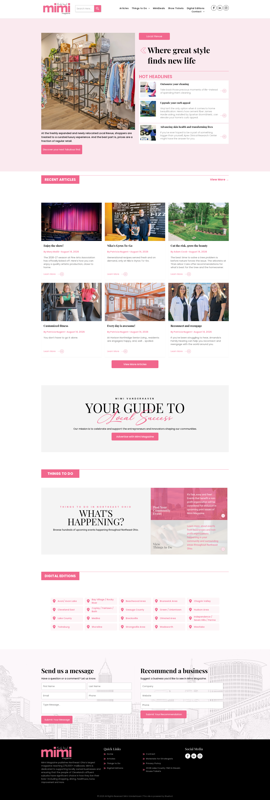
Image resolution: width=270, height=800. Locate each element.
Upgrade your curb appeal (175, 102)
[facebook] (214, 8)
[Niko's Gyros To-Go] (135, 222)
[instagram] (226, 8)
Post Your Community (162, 508)
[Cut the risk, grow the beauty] (198, 222)
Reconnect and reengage (186, 326)
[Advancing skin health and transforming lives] (148, 133)
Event (157, 513)
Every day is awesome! (121, 326)
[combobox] (84, 8)
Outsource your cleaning (174, 84)
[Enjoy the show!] (71, 222)
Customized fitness (56, 326)
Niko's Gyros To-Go (119, 246)
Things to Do (162, 547)
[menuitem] (124, 8)
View (156, 544)
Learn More (50, 274)
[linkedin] (220, 8)
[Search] (97, 8)
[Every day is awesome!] (135, 302)
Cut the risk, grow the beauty (189, 246)
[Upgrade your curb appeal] (148, 109)
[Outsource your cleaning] (148, 89)
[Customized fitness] (71, 302)
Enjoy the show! (53, 246)
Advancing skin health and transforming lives (186, 126)
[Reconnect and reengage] (198, 302)
